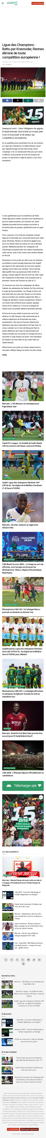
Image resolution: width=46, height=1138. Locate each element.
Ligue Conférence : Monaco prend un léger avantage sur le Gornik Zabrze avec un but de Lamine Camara (29, 926)
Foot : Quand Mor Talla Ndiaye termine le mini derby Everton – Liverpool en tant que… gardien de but (29, 945)
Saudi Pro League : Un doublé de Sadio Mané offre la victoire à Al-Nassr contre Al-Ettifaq (29, 993)
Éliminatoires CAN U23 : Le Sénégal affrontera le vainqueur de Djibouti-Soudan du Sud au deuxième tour (22, 694)
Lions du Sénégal (32, 1098)
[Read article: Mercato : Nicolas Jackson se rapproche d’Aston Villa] (23, 507)
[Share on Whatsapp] (28, 100)
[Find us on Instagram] (23, 960)
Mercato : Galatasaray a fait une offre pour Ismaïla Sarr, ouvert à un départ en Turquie (28, 916)
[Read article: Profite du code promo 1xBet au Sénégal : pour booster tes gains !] (7, 1042)
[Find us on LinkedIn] (39, 960)
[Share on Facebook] (7, 100)
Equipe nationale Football (14, 686)
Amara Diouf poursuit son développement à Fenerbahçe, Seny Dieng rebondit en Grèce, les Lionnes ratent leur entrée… (29, 1079)
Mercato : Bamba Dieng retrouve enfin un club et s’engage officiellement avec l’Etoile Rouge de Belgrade (22, 882)
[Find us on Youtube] (28, 960)
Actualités (14, 1102)
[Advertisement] (23, 23)
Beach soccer (9, 559)
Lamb (12, 1100)
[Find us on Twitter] (17, 960)
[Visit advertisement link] (23, 115)
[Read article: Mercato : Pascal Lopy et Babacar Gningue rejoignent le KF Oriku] (7, 936)
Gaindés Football (11, 604)
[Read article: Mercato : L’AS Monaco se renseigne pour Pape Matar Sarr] (23, 386)
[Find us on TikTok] (34, 960)
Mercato (7, 399)
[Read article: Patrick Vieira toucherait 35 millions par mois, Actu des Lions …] (7, 907)
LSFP (12, 1107)
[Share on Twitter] (18, 100)
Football (9, 64)
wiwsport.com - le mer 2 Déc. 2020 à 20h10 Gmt (17, 62)
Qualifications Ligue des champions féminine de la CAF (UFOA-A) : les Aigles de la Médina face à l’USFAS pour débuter (22, 652)
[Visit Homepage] (12, 3)
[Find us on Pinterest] (23, 964)
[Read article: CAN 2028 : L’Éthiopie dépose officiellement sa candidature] (23, 755)
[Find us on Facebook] (12, 960)
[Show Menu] (3, 3)
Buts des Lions (9, 438)
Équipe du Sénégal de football (11, 1098)
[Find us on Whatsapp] (6, 960)
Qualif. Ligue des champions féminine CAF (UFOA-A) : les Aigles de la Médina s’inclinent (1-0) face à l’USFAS (22, 485)
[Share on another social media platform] (39, 100)
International (9, 768)
